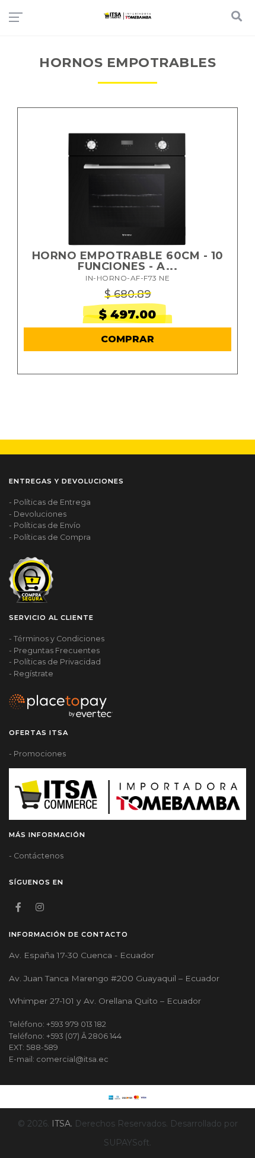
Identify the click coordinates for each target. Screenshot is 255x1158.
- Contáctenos (36, 855)
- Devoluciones (37, 514)
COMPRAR (127, 339)
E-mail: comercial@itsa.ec (59, 1059)
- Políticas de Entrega (50, 502)
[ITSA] (127, 15)
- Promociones (37, 753)
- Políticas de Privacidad (55, 661)
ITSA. (62, 1123)
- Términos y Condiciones (56, 638)
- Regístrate (31, 673)
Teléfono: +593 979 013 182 (57, 1024)
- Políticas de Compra (50, 537)
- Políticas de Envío (45, 525)
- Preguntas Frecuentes (54, 650)
